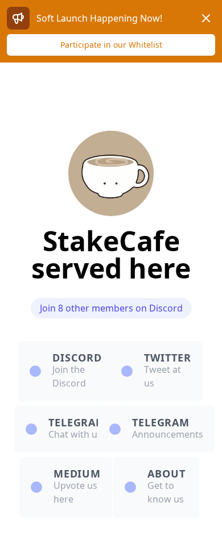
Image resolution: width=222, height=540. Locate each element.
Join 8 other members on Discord (111, 308)
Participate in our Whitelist (111, 44)
